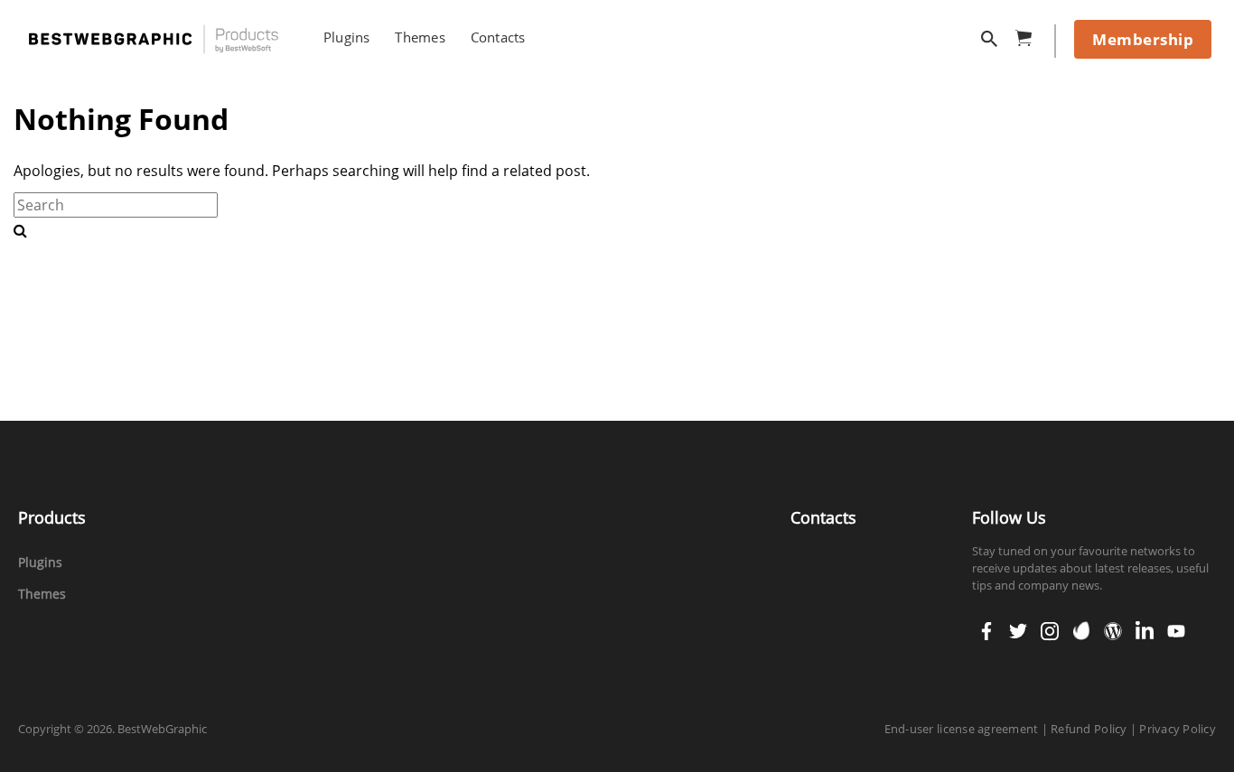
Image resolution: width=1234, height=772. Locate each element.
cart (1028, 34)
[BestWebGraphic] (153, 39)
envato (1081, 625)
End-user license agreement (961, 729)
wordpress (1112, 625)
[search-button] (20, 230)
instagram (1049, 625)
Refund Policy (1088, 729)
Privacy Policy (1177, 729)
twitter (1018, 625)
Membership (1142, 39)
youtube (1176, 625)
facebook (986, 625)
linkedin (1144, 625)
